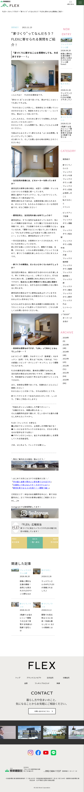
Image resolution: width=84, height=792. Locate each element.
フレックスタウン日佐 (67, 188)
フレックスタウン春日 (67, 288)
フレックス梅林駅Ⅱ (67, 274)
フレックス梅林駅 (67, 260)
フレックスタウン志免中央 (66, 244)
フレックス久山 (67, 302)
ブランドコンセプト (34, 677)
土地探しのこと (67, 195)
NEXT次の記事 (54, 540)
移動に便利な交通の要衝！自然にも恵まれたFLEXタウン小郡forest (66, 58)
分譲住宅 (66, 677)
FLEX (4, 11)
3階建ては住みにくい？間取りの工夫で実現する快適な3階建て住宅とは (66, 131)
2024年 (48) (66, 353)
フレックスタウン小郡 (67, 181)
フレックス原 (67, 281)
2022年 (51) (66, 367)
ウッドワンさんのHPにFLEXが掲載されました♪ (66, 96)
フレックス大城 (67, 253)
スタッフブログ (13, 11)
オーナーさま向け (67, 320)
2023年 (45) (66, 360)
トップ (17, 677)
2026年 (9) (66, 339)
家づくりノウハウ (67, 167)
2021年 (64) (66, 374)
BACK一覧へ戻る (35, 540)
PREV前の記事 (15, 540)
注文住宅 (50, 677)
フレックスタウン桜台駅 (66, 233)
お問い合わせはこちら (42, 711)
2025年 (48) (66, 346)
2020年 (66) (66, 381)
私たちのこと (67, 202)
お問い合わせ (70, 4)
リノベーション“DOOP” (66, 311)
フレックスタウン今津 (67, 174)
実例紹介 (15, 27)
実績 (58, 683)
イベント (66, 207)
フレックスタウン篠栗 (67, 267)
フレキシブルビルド (42, 683)
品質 (26, 683)
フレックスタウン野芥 (67, 295)
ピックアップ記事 (67, 214)
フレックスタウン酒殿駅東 (66, 223)
